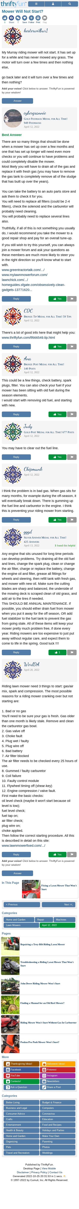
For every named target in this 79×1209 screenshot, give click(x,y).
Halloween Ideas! (54, 1064)
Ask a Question (18, 1087)
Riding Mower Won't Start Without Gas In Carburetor (48, 1022)
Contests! (15, 1081)
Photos (46, 1147)
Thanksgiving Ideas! (19, 1064)
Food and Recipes (52, 1124)
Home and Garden (15, 919)
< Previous (12, 904)
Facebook (15, 1069)
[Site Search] (69, 4)
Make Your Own (50, 1136)
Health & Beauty (15, 1130)
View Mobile (49, 1168)
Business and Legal (16, 1108)
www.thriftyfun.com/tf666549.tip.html (28, 337)
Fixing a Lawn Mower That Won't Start (59, 887)
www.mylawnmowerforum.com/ (24, 275)
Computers (48, 1108)
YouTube (15, 1075)
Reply (16, 298)
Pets (8, 1147)
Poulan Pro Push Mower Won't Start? (39, 1042)
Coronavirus (48, 1113)
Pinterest (51, 1069)
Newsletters (52, 1081)
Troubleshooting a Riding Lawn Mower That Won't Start (46, 964)
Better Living (12, 1102)
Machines (61, 919)
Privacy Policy (39, 1172)
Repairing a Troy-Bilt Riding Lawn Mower (42, 944)
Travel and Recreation (17, 1152)
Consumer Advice (15, 1113)
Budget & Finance (51, 1102)
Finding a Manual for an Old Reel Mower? (42, 1003)
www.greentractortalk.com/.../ (23, 270)
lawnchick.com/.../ (15, 280)
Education (47, 1119)
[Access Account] (53, 4)
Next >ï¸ (68, 904)
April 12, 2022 (49, 925)
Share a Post (53, 1087)
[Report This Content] (72, 299)
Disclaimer (23, 1172)
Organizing (11, 1141)
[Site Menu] (36, 4)
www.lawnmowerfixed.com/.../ (23, 845)
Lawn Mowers (13, 925)
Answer (17, 100)
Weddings (47, 1152)
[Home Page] (13, 2)
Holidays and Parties (53, 1130)
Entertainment (13, 1124)
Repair (40, 919)
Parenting (47, 1141)
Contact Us (55, 1172)
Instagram (52, 1075)
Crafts (9, 1119)
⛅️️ (64, 1176)
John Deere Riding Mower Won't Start (40, 983)
